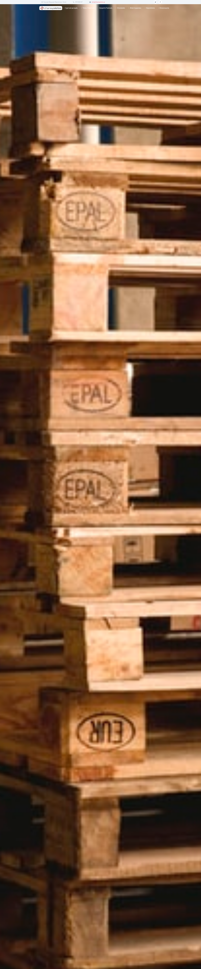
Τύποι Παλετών (88, 8)
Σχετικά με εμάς (71, 8)
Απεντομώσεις (135, 8)
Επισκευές (121, 8)
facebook (160, 2)
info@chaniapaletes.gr (98, 2)
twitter (155, 2)
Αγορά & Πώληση (105, 8)
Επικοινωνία (164, 8)
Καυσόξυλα (150, 8)
